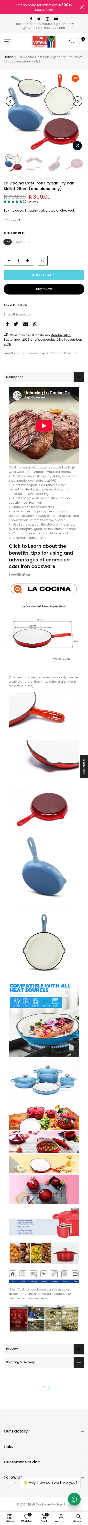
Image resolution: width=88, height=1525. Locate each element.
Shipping (31, 210)
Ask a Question (15, 305)
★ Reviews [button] (84, 766)
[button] (13, 201)
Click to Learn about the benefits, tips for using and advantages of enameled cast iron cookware (41, 556)
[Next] (77, 101)
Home (8, 57)
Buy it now (44, 289)
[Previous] (10, 101)
